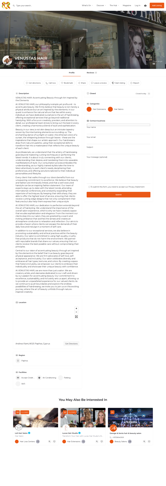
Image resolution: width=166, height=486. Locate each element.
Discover (100, 5)
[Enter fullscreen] (76, 316)
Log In (137, 5)
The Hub (113, 5)
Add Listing (157, 5)
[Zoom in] (76, 308)
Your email (91, 137)
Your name (91, 127)
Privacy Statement (136, 187)
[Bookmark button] (54, 441)
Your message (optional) (97, 157)
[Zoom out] (76, 312)
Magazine (127, 5)
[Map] (47, 322)
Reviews (91, 73)
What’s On (86, 5)
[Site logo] (6, 5)
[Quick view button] (50, 441)
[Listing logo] (7, 60)
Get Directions (71, 344)
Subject (90, 147)
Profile (72, 73)
